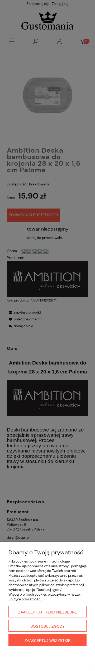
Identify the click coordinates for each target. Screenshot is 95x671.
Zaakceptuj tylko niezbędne (47, 612)
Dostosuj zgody (47, 626)
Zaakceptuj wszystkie (47, 640)
